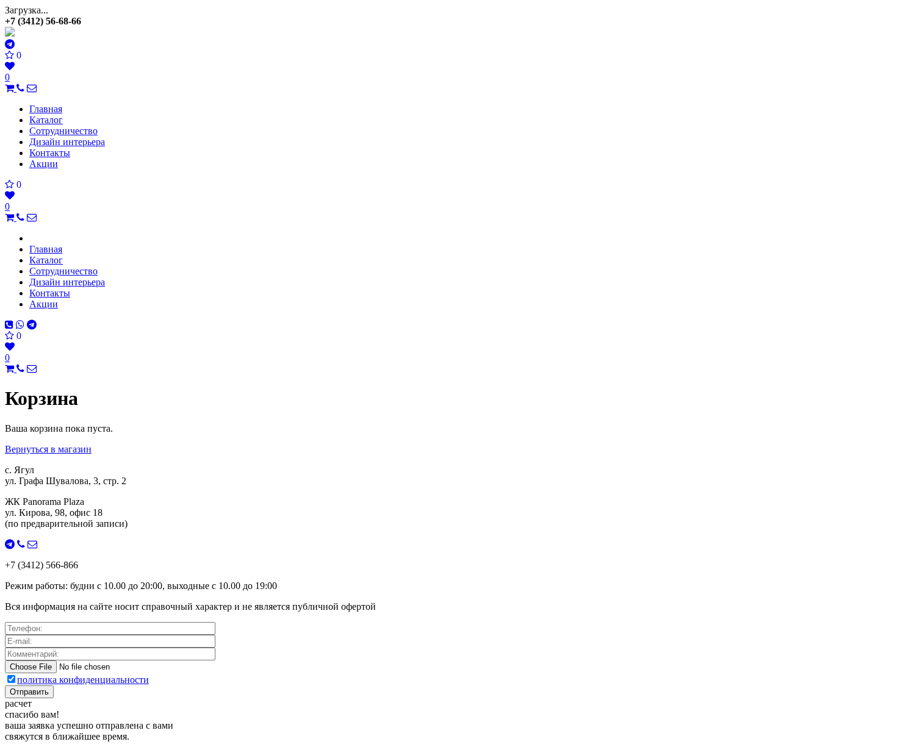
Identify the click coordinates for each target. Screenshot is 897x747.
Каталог (46, 120)
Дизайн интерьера (67, 142)
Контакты (49, 153)
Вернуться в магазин (48, 449)
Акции (43, 164)
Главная (45, 109)
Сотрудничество (63, 131)
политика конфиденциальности (83, 679)
